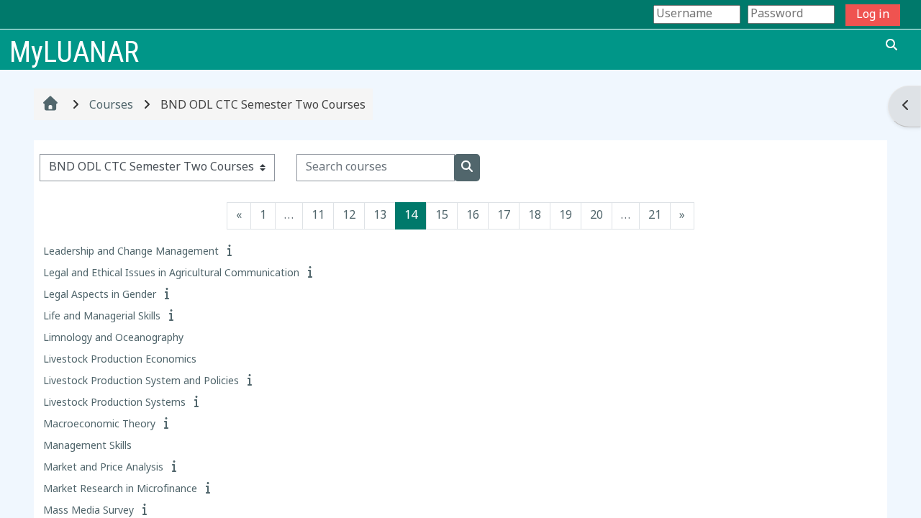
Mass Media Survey (88, 511)
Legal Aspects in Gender (99, 295)
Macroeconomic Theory (99, 425)
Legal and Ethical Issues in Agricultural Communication (171, 274)
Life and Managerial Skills (101, 317)
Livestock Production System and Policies (141, 382)
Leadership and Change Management (131, 252)
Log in (872, 15)
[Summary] (231, 252)
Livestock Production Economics (119, 360)
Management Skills (87, 446)
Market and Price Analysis (103, 468)
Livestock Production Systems (114, 403)
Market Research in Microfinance (120, 489)
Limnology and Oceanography (113, 338)
